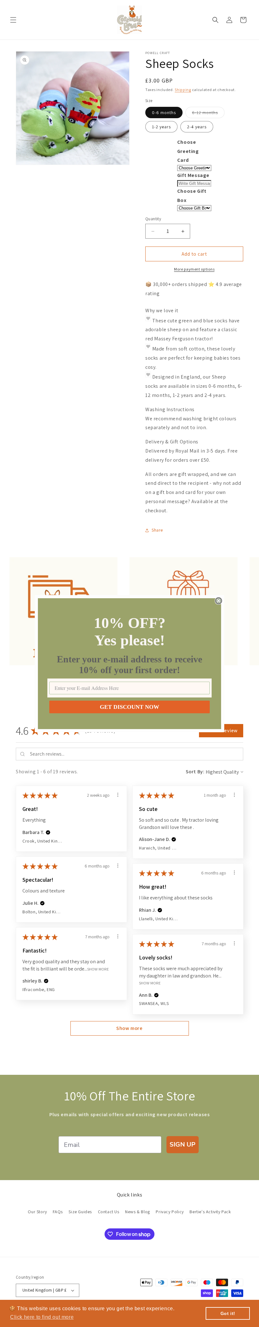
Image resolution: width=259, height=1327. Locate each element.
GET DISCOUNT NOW (129, 707)
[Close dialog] (218, 601)
